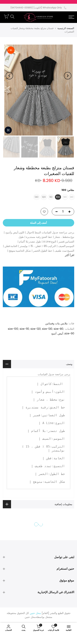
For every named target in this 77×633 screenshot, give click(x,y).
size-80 (58, 329)
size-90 (69, 333)
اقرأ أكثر (69, 255)
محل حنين (30, 617)
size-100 (13, 329)
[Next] (9, 75)
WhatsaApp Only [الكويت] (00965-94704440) (36, 7)
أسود (53, 333)
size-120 (35, 329)
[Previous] (67, 75)
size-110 (24, 329)
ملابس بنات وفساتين (56, 323)
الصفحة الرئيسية (65, 28)
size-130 (47, 329)
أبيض (60, 333)
